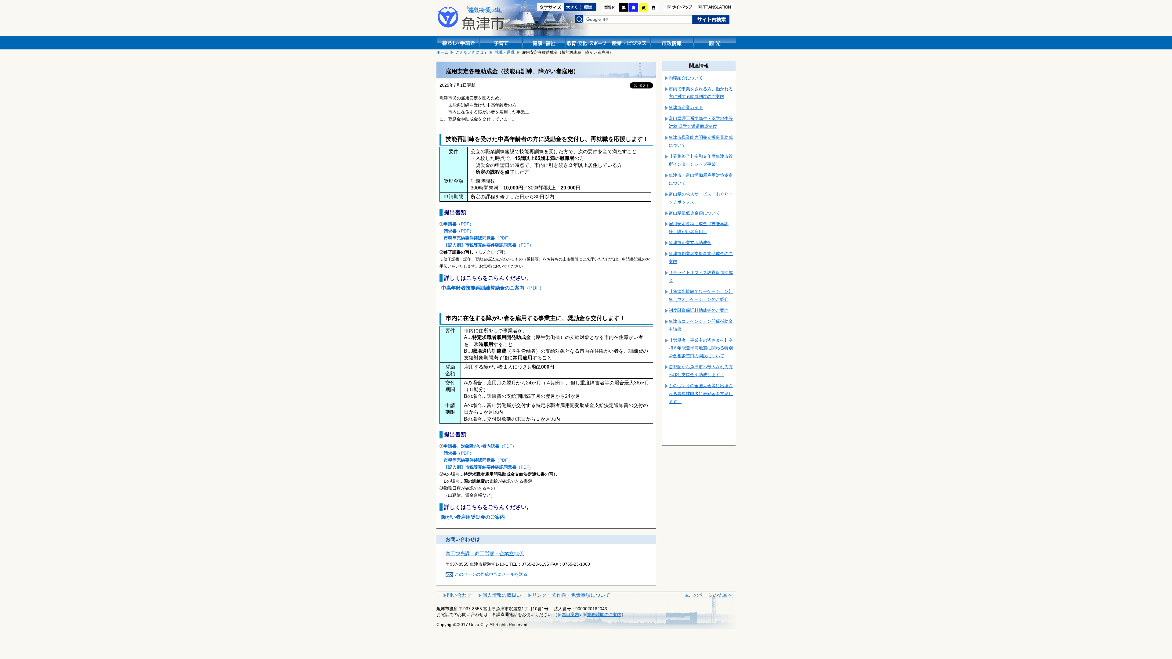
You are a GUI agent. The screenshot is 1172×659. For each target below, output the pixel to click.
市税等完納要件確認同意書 (469, 238)
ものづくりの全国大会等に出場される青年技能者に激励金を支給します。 (701, 393)
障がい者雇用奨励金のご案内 (473, 517)
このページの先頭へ (711, 595)
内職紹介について (686, 77)
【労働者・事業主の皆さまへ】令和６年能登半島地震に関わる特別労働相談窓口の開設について (701, 348)
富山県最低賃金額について (694, 213)
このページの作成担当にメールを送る (491, 574)
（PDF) (487, 467)
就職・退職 (505, 52)
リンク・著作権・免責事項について (571, 595)
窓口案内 (570, 614)
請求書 (450, 231)
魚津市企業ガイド (686, 107)
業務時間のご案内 (604, 614)
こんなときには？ (471, 52)
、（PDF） (480, 446)
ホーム (442, 52)
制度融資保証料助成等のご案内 (699, 310)
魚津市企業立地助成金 (690, 242)
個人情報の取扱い (501, 595)
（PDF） (459, 223)
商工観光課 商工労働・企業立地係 (485, 553)
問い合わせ (459, 595)
